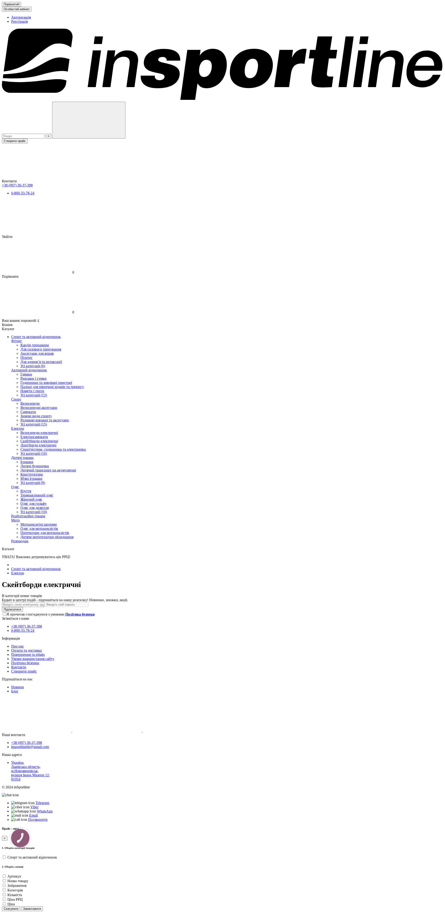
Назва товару (17, 881)
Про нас (17, 646)
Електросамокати (34, 437)
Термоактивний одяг (36, 495)
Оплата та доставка (26, 650)
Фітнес (16, 341)
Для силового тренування (40, 349)
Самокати (28, 412)
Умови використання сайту (32, 659)
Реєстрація (19, 21)
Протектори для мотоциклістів (44, 533)
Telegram (42, 803)
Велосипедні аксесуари (38, 408)
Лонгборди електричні (38, 445)
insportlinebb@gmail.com (30, 747)
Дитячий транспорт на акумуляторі (48, 470)
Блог (15, 691)
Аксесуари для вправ (37, 353)
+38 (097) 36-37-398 (17, 185)
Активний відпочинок (29, 370)
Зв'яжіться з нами (15, 618)
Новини (17, 687)
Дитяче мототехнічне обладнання (46, 537)
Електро (17, 428)
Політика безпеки (25, 663)
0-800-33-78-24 (22, 193)
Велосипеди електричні (39, 433)
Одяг (15, 487)
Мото (15, 520)
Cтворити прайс (15, 141)
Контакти (18, 667)
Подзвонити (38, 819)
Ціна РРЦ (15, 899)
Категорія (15, 890)
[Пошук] (88, 120)
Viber (34, 807)
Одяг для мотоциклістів (39, 529)
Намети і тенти (32, 391)
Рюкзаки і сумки (33, 378)
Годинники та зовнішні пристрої (46, 383)
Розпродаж (19, 541)
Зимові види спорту (36, 416)
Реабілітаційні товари (28, 516)
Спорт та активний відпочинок (36, 337)
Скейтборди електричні (39, 441)
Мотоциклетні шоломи (38, 524)
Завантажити (32, 908)
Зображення (16, 886)
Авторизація (21, 17)
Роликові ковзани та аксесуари (44, 420)
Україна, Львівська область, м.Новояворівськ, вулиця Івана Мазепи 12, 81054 (30, 771)
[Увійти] (222, 217)
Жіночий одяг (31, 499)
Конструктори (31, 474)
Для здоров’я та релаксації (41, 362)
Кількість (14, 895)
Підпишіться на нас (17, 679)
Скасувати (11, 908)
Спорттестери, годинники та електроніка (53, 449)
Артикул (14, 876)
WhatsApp (45, 811)
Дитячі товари (22, 458)
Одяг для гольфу (33, 503)
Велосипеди (30, 403)
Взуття (25, 491)
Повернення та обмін (28, 655)
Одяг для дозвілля (34, 508)
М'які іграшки (31, 478)
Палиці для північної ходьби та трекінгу (52, 387)
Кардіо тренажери (34, 345)
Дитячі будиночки (34, 466)
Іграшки (26, 462)
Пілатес (26, 358)
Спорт (16, 399)
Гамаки (26, 374)
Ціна (11, 904)
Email (33, 815)
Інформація (11, 638)
